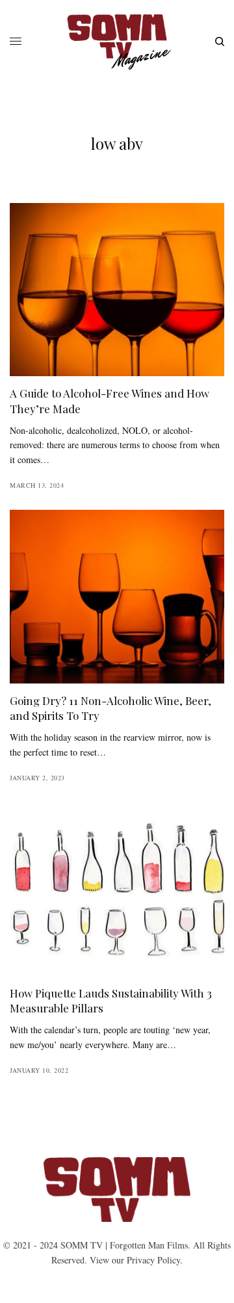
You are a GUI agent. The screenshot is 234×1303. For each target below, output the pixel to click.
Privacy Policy (153, 1260)
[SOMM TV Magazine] (117, 42)
